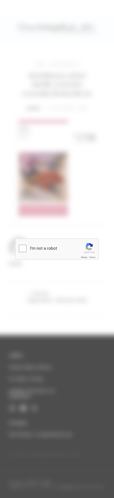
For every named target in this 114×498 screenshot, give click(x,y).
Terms (92, 257)
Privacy (84, 257)
